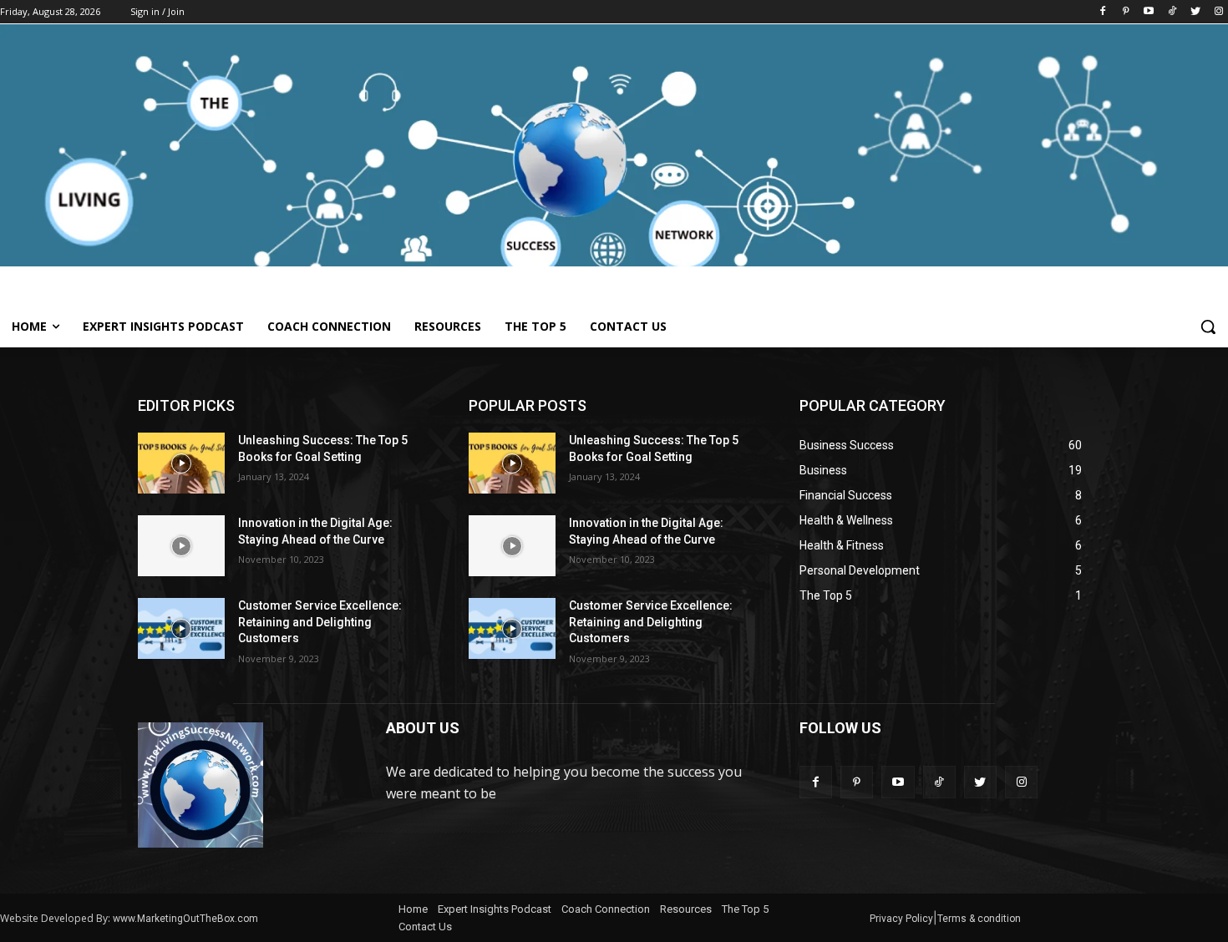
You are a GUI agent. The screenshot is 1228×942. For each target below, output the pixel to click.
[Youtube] (1149, 12)
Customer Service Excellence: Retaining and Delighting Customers (320, 622)
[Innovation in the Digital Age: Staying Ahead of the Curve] (181, 545)
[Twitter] (1195, 12)
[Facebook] (1102, 12)
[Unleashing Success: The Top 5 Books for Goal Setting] (181, 463)
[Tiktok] (1172, 12)
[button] (1208, 326)
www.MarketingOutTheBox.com (185, 918)
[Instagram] (1218, 12)
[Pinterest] (1125, 12)
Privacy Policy (901, 918)
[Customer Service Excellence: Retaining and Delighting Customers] (181, 628)
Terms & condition (979, 918)
